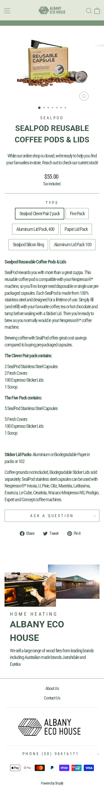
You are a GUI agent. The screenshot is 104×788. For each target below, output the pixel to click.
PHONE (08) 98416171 (50, 753)
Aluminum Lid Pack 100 (72, 244)
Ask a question (52, 515)
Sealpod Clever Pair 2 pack (39, 213)
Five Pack (77, 213)
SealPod (52, 118)
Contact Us (52, 698)
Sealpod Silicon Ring (28, 244)
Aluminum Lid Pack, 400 (35, 229)
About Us (52, 688)
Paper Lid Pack (76, 229)
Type (52, 202)
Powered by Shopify (52, 783)
